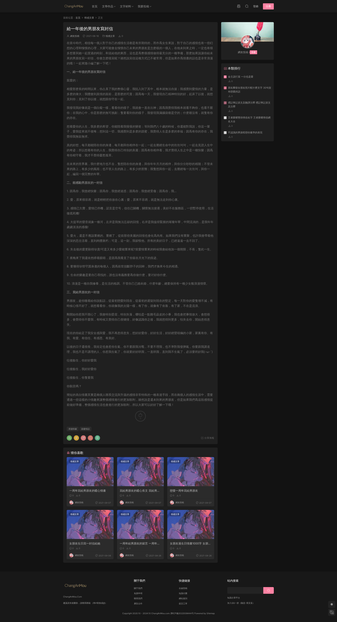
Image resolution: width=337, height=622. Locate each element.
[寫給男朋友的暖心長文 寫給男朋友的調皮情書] (140, 471)
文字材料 (125, 6)
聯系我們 (138, 598)
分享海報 (209, 437)
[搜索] (247, 6)
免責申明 (138, 593)
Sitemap (211, 613)
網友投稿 (74, 36)
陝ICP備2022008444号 (182, 613)
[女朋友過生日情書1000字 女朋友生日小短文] (190, 524)
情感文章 (110, 36)
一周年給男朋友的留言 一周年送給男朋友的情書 (140, 543)
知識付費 (183, 593)
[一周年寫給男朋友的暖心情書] (90, 471)
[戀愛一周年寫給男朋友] (190, 471)
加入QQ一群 (233, 603)
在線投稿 (183, 588)
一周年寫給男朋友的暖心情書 (87, 490)
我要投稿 (143, 6)
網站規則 (183, 598)
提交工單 (183, 603)
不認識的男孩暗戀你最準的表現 (245, 132)
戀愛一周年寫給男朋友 (184, 490)
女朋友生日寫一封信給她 (84, 543)
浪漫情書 (72, 429)
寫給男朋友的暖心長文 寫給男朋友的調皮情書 (140, 490)
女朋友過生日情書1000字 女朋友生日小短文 (190, 543)
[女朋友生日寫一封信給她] (90, 524)
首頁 (94, 6)
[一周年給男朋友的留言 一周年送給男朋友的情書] (140, 524)
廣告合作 (138, 603)
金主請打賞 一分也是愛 (240, 76)
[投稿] (238, 6)
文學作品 (107, 6)
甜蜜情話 (85, 429)
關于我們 (138, 588)
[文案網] (73, 6)
